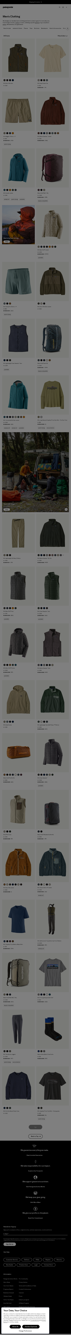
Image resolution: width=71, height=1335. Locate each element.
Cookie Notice (34, 1320)
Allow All (15, 1327)
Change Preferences (25, 1331)
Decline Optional (31, 1327)
